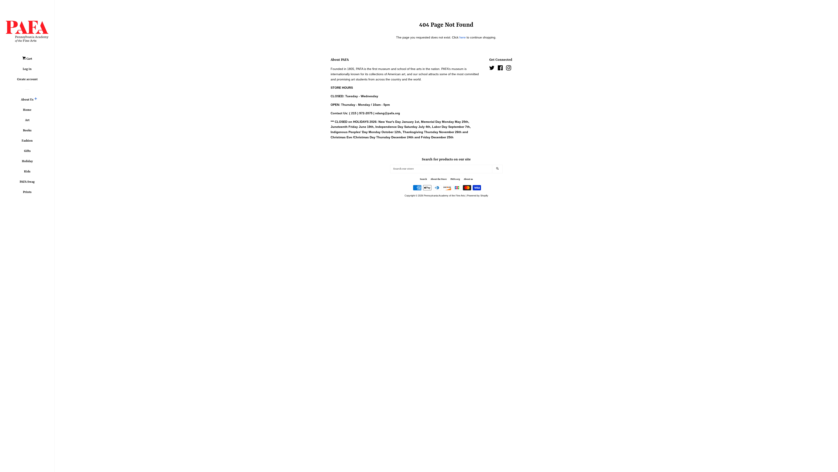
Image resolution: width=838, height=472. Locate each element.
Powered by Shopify (477, 195)
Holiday (27, 161)
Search (423, 179)
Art (27, 120)
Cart (29, 59)
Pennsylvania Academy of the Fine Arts (444, 195)
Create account (27, 79)
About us (468, 179)
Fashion (27, 140)
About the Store (439, 179)
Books (27, 130)
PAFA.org (455, 179)
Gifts (27, 151)
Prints (27, 192)
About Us (27, 99)
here (462, 37)
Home (27, 110)
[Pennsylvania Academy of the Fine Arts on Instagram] (508, 69)
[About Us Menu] (35, 99)
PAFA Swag (27, 182)
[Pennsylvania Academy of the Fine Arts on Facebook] (500, 69)
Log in (27, 69)
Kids (27, 171)
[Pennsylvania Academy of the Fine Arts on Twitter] (492, 69)
